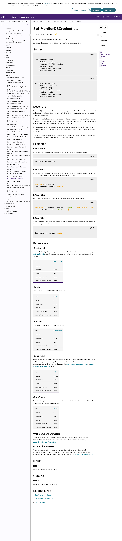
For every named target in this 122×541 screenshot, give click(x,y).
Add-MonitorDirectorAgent (15, 82)
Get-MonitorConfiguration (14, 96)
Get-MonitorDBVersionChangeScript (17, 106)
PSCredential (57, 262)
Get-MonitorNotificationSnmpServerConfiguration (18, 121)
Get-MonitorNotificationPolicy (15, 118)
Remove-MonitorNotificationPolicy (17, 147)
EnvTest (8, 67)
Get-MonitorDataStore (13, 98)
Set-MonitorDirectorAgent (14, 181)
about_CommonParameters (84, 454)
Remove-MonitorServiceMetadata (17, 162)
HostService (9, 70)
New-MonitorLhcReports (14, 139)
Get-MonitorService (12, 124)
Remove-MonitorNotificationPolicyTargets (17, 158)
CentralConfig (10, 60)
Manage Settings (80, 10)
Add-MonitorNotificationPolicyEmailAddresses (18, 90)
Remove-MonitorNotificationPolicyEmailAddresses (18, 154)
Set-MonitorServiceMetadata (15, 194)
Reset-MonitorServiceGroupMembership (16, 170)
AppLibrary (9, 52)
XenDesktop (9, 213)
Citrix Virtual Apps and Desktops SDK (46, 21)
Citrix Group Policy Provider (13, 33)
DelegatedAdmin (10, 65)
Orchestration (10, 203)
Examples (8, 45)
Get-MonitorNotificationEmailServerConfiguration (18, 114)
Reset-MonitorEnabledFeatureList (17, 167)
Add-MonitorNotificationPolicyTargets (18, 93)
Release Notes (10, 38)
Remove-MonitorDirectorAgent (16, 144)
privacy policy (47, 3)
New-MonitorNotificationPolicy (16, 142)
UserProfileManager (11, 211)
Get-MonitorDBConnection (15, 101)
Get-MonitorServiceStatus (14, 132)
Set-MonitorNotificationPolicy (15, 187)
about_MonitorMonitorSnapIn (15, 77)
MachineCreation (10, 72)
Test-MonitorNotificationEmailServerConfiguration (18, 200)
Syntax (102, 36)
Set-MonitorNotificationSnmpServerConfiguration (18, 191)
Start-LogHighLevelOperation (76, 364)
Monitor (8, 75)
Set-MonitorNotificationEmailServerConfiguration (18, 184)
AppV (7, 55)
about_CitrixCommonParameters (15, 31)
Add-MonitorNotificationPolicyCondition (17, 86)
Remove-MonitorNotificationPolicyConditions (17, 150)
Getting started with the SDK (14, 36)
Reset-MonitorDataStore (14, 164)
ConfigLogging (10, 62)
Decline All (109, 10)
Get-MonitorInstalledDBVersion (16, 111)
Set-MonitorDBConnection (15, 176)
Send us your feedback (103, 63)
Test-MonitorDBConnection (15, 197)
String (55, 296)
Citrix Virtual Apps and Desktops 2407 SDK (69, 21)
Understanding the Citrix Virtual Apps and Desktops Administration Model (17, 41)
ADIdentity (9, 47)
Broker (7, 57)
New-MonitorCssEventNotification (17, 137)
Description (103, 40)
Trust (7, 208)
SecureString (57, 330)
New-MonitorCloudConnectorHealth (17, 134)
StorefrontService (11, 206)
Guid (54, 372)
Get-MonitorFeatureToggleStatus (17, 108)
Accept (96, 10)
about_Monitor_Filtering (14, 80)
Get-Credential (38, 254)
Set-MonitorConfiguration (14, 173)
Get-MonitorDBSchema (14, 103)
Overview (8, 28)
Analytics (8, 50)
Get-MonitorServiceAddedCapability (17, 127)
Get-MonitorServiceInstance (15, 129)
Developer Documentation (23, 17)
